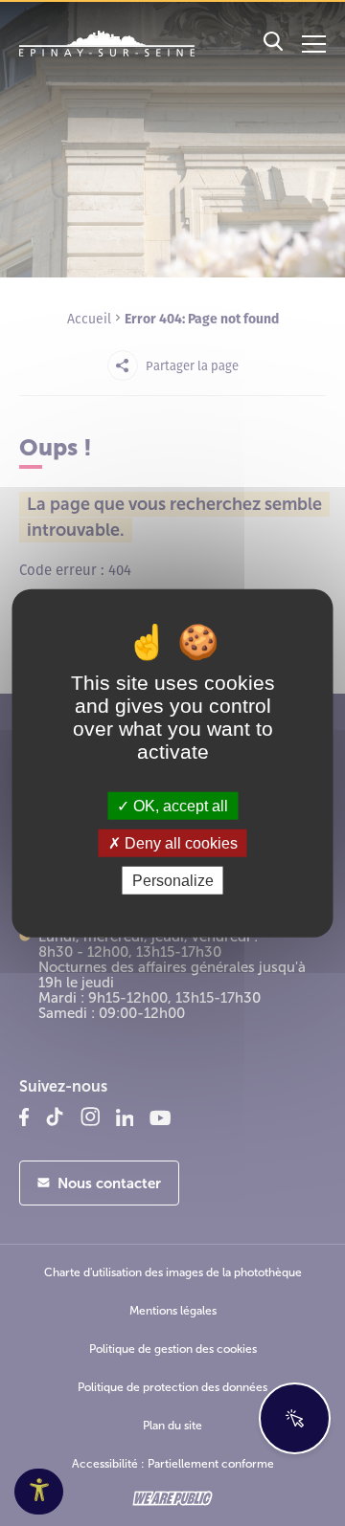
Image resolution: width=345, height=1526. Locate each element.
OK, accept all (178, 805)
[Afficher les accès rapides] (295, 1418)
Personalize (173, 881)
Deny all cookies (179, 842)
